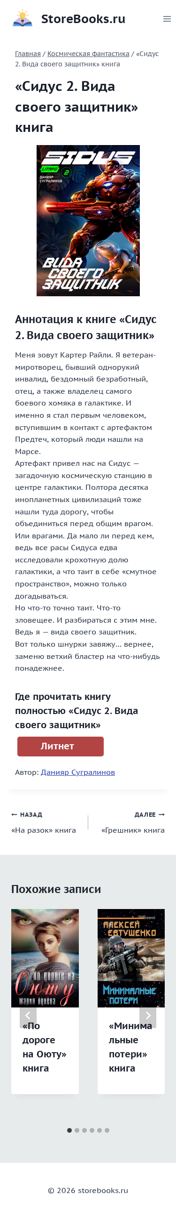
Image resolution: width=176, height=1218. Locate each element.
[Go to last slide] (28, 1015)
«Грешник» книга (133, 823)
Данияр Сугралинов (78, 772)
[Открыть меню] (167, 18)
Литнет (57, 746)
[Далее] (147, 1015)
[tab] (69, 1130)
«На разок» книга (43, 823)
